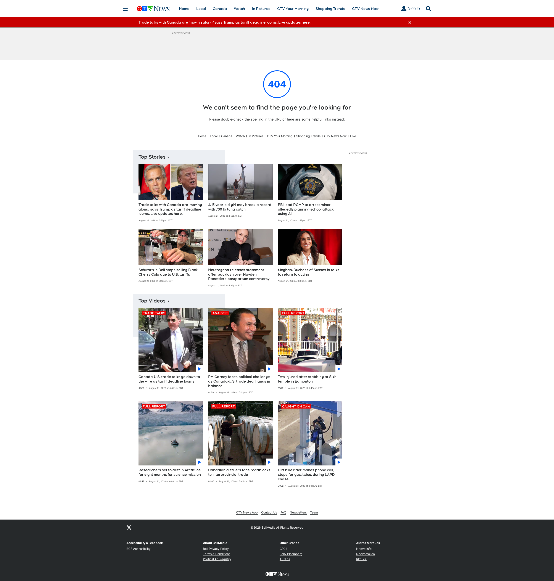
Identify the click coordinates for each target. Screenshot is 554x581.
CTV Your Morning (293, 9)
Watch (239, 9)
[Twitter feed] (129, 527)
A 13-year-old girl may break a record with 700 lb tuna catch (239, 207)
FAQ (283, 512)
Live (353, 136)
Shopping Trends (330, 9)
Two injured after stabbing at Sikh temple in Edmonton (307, 379)
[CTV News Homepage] (153, 8)
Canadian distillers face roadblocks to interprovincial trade (239, 472)
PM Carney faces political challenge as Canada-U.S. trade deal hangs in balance (239, 381)
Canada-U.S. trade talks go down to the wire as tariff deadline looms (169, 379)
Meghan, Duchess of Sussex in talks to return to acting (308, 272)
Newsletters (298, 512)
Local (201, 9)
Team (314, 512)
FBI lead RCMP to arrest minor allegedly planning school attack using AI (306, 209)
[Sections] (125, 8)
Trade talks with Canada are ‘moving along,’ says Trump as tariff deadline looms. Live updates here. (170, 209)
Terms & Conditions (216, 554)
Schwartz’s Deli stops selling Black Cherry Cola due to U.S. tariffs (168, 272)
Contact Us (269, 512)
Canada (220, 9)
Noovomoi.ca (365, 554)
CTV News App (247, 512)
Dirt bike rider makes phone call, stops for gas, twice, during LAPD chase (306, 474)
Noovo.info (364, 548)
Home (184, 9)
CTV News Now (365, 9)
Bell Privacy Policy (216, 548)
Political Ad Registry (217, 559)
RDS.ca (361, 559)
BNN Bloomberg (291, 554)
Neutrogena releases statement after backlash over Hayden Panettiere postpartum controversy (238, 274)
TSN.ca (285, 559)
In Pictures (261, 9)
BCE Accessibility (138, 548)
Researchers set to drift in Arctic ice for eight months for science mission (169, 472)
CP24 (283, 548)
